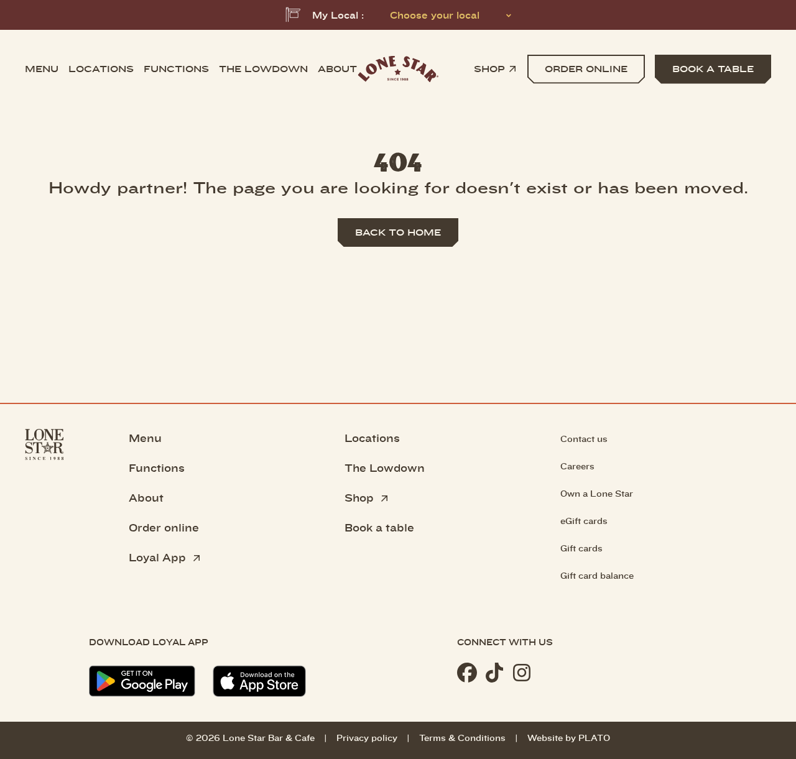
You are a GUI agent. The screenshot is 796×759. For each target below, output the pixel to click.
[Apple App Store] (259, 681)
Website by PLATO (568, 737)
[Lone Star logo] (398, 69)
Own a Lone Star (596, 493)
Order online (164, 527)
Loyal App (159, 557)
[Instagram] (522, 673)
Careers (577, 466)
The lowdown (263, 68)
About (337, 69)
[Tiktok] (494, 673)
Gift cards (581, 548)
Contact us (584, 438)
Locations (101, 68)
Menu (41, 68)
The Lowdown (385, 467)
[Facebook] (467, 673)
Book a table (379, 527)
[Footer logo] (44, 563)
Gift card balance (597, 575)
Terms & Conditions (462, 737)
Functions (176, 68)
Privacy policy (366, 737)
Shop (489, 69)
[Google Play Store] (142, 681)
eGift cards (584, 521)
